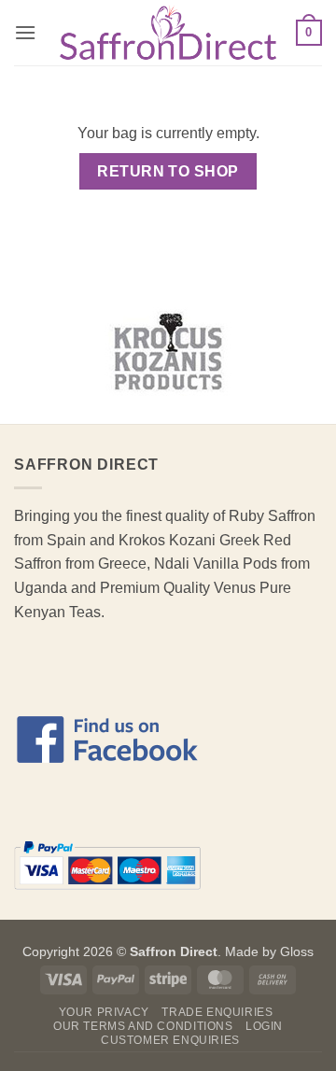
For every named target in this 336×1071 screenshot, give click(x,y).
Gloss (297, 951)
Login (264, 1026)
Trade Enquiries (217, 1012)
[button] (25, 32)
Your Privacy (104, 1012)
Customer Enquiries (170, 1040)
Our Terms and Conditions (143, 1026)
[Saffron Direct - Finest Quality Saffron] (168, 33)
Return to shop (168, 171)
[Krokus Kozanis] (168, 351)
